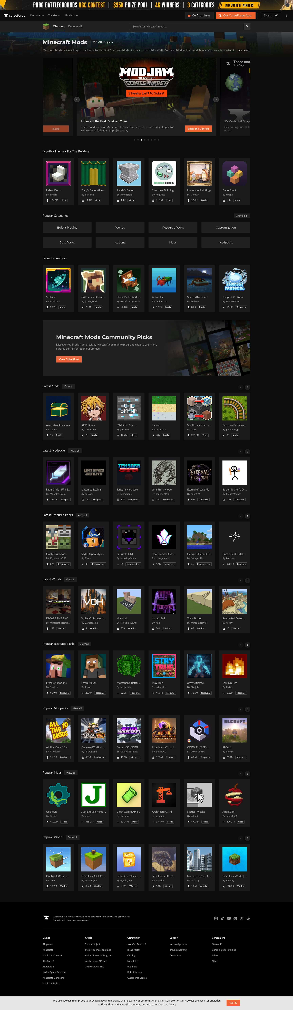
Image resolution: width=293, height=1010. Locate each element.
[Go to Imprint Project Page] (164, 416)
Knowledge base (178, 944)
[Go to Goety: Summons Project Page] (58, 545)
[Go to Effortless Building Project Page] (164, 181)
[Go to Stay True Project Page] (164, 674)
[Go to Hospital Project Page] (128, 609)
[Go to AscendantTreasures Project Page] (58, 416)
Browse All (75, 26)
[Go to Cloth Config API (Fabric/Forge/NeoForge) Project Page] (128, 803)
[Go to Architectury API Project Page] (164, 803)
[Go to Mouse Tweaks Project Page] (199, 803)
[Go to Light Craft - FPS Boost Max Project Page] (58, 481)
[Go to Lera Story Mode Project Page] (164, 481)
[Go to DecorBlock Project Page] (234, 181)
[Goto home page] (14, 15)
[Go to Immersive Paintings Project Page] (199, 181)
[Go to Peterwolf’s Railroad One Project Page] (234, 416)
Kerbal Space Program (54, 972)
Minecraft (48, 950)
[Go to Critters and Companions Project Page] (93, 288)
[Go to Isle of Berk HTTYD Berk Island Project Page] (164, 867)
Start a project (92, 944)
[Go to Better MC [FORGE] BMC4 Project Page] (128, 738)
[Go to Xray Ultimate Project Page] (199, 674)
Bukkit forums (134, 972)
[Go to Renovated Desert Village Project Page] (234, 609)
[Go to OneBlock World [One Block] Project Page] (234, 867)
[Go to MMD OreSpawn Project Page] (128, 416)
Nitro (214, 961)
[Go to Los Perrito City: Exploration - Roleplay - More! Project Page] (199, 867)
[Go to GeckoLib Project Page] (58, 803)
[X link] (242, 918)
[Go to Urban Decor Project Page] (58, 181)
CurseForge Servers (137, 978)
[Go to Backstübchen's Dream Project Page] (234, 481)
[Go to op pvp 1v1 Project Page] (164, 609)
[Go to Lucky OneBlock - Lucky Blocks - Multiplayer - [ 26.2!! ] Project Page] (128, 867)
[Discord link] (235, 918)
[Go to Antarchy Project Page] (164, 288)
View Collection (189, 129)
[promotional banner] (146, 5)
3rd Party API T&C (94, 967)
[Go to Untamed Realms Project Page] (93, 481)
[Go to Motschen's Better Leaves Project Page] (128, 674)
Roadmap (132, 967)
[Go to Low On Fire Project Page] (234, 674)
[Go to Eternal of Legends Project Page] (199, 481)
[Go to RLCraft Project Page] (234, 738)
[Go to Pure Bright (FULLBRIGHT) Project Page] (234, 545)
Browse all (242, 215)
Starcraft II (48, 967)
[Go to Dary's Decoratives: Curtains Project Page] (93, 181)
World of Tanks (50, 983)
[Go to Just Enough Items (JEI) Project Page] (93, 803)
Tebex (215, 955)
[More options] (286, 15)
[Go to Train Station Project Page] (199, 609)
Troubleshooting (178, 950)
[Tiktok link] (222, 918)
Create (52, 15)
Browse (35, 15)
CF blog (131, 955)
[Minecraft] (46, 26)
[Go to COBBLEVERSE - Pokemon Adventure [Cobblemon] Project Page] (199, 738)
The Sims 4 (48, 961)
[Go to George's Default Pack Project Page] (199, 545)
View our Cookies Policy (161, 1004)
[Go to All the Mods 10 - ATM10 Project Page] (58, 738)
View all (68, 386)
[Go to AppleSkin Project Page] (234, 803)
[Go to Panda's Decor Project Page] (128, 181)
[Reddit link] (248, 918)
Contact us (175, 955)
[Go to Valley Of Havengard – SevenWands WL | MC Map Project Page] (93, 609)
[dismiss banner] (288, 5)
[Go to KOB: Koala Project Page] (93, 416)
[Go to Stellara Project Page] (58, 288)
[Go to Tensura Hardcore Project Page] (128, 481)
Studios (69, 15)
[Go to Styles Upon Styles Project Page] (93, 545)
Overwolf (217, 944)
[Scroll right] (247, 387)
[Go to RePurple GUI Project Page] (128, 545)
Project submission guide (98, 950)
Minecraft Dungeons (53, 978)
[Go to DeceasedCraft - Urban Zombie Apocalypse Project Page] (93, 738)
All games (48, 944)
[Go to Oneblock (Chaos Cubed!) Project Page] (58, 867)
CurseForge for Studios (224, 950)
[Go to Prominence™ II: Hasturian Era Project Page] (164, 738)
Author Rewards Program (98, 955)
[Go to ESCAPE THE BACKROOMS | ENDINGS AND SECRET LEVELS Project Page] (58, 609)
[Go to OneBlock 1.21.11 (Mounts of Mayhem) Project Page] (93, 867)
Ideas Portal (133, 950)
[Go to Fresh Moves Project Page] (93, 674)
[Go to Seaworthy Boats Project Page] (199, 288)
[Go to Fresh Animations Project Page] (58, 674)
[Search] (247, 26)
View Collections (69, 359)
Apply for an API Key (96, 961)
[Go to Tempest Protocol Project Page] (234, 288)
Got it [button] (233, 1002)
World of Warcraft (52, 955)
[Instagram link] (216, 918)
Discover (59, 26)
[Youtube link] (229, 918)
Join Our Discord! (136, 944)
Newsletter (133, 961)
